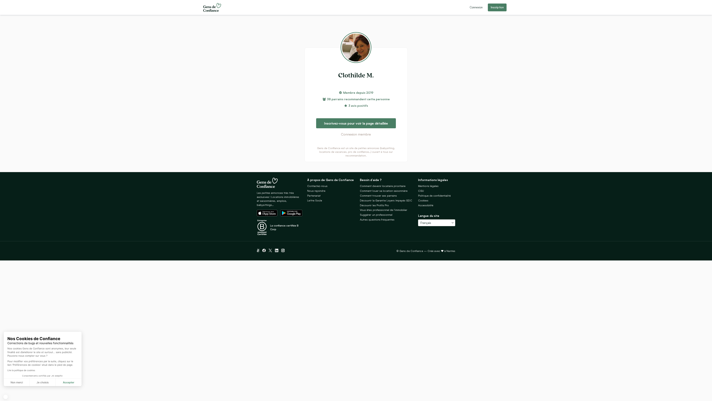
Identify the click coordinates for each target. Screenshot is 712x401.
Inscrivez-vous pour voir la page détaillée (356, 123)
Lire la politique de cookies (21, 370)
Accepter (68, 382)
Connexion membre (356, 134)
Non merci (17, 382)
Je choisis (43, 382)
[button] (5, 397)
